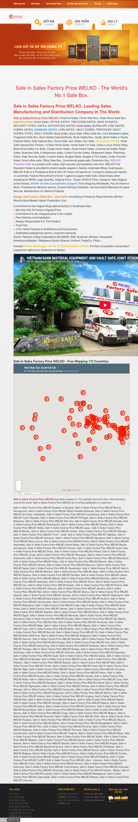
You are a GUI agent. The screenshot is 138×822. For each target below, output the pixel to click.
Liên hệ (17, 10)
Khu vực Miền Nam (95, 800)
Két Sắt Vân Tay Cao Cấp (22, 809)
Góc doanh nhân (53, 3)
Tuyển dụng (112, 3)
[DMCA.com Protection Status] (10, 819)
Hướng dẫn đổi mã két (77, 3)
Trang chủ (20, 3)
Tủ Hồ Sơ (15, 793)
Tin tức (97, 3)
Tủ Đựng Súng (17, 796)
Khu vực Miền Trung (95, 796)
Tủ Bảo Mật (65, 803)
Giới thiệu (35, 3)
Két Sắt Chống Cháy (20, 806)
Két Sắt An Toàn (18, 800)
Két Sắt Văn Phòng (68, 796)
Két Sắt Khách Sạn (19, 803)
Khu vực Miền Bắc (94, 793)
